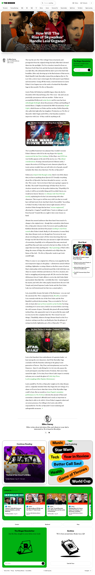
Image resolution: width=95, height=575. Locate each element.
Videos (76, 3)
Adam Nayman (10, 479)
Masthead (47, 524)
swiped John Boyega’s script (42, 175)
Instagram (87, 570)
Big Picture (72, 8)
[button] (48, 3)
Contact (17, 524)
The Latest (5, 8)
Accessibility (28, 570)
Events (47, 8)
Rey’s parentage (55, 248)
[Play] (14, 499)
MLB (32, 8)
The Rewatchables (9, 513)
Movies (41, 8)
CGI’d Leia (63, 156)
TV (36, 8)
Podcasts (85, 3)
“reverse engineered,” (57, 207)
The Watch (80, 8)
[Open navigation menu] (91, 3)
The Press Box (51, 513)
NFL (27, 8)
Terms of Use (7, 570)
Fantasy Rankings (14, 8)
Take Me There (70, 563)
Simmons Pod (55, 8)
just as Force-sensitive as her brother (50, 304)
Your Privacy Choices (19, 570)
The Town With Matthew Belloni (33, 513)
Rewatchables (64, 8)
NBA (22, 8)
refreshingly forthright (32, 103)
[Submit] (89, 70)
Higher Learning (88, 8)
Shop (78, 524)
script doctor (46, 100)
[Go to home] (8, 3)
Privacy (12, 570)
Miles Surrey (12, 59)
